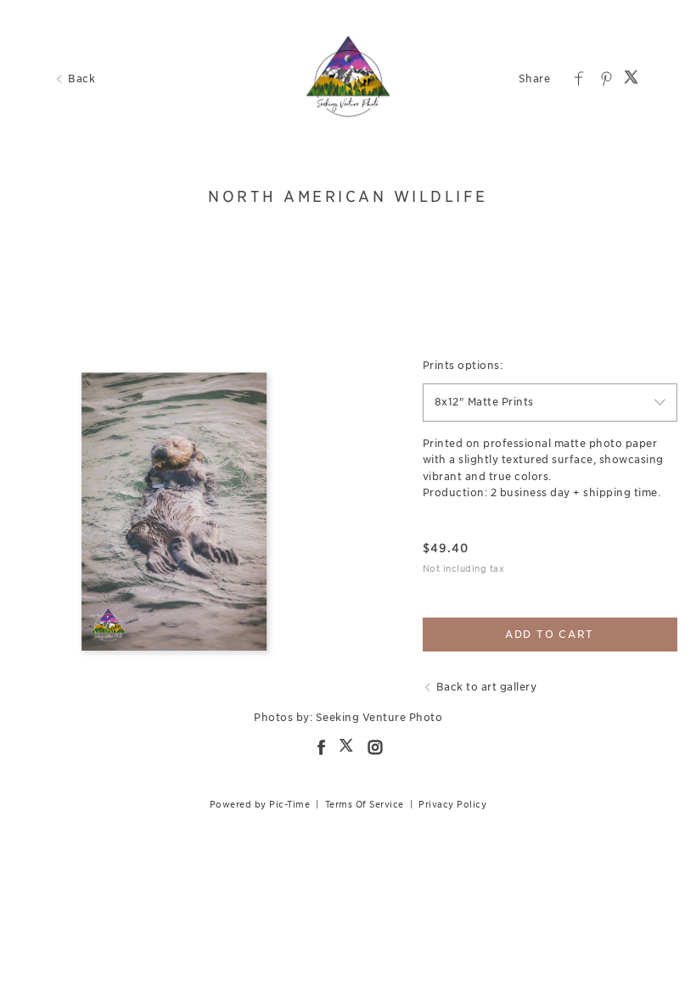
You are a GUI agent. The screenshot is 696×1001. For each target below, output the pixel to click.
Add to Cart (549, 634)
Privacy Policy (452, 804)
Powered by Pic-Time (260, 804)
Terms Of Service (364, 804)
